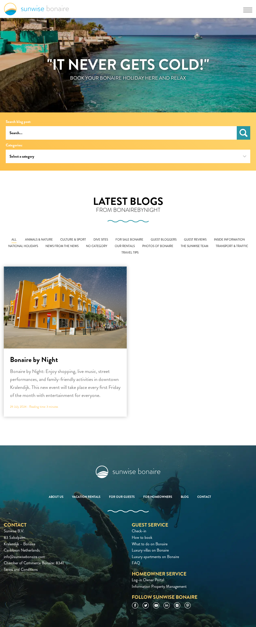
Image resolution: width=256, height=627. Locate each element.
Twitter (145, 605)
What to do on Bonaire (150, 544)
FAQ (136, 563)
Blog (185, 497)
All (14, 240)
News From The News (62, 246)
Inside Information (229, 240)
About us (56, 497)
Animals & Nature (39, 240)
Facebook (135, 605)
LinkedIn (166, 605)
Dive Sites (101, 240)
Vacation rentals (86, 497)
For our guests (122, 497)
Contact (204, 497)
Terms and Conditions (21, 569)
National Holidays (23, 246)
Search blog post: (18, 122)
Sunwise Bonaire (36, 8)
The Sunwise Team (194, 246)
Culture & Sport (73, 240)
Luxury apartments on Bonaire (155, 557)
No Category (96, 246)
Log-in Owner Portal (148, 580)
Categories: (14, 145)
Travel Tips (130, 253)
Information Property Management (159, 586)
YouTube (156, 605)
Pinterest (187, 605)
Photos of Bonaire (157, 246)
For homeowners (157, 497)
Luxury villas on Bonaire (150, 550)
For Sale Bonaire (129, 240)
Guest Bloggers (163, 240)
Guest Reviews (195, 240)
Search (243, 133)
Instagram (177, 605)
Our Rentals (125, 246)
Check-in (139, 531)
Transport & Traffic (232, 246)
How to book (142, 537)
